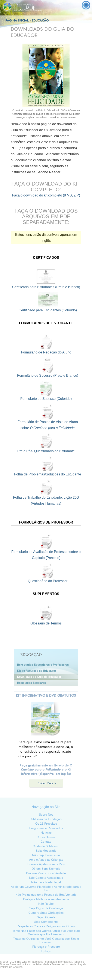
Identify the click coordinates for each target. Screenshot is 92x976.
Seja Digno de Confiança (46, 908)
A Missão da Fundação (46, 819)
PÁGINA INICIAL (17, 20)
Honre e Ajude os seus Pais (46, 864)
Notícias (46, 832)
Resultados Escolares (31, 682)
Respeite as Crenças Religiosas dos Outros (46, 926)
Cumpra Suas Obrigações (46, 912)
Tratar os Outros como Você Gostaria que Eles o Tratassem (46, 940)
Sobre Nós (46, 814)
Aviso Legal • (78, 964)
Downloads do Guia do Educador (39, 676)
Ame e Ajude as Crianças (46, 859)
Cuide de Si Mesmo (46, 846)
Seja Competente (46, 921)
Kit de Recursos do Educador (36, 670)
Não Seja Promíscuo (46, 855)
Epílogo (46, 951)
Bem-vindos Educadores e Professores (43, 664)
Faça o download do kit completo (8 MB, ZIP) (46, 195)
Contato (46, 841)
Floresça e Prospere (46, 946)
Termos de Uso (60, 964)
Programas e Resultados (46, 828)
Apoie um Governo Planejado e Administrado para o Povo (46, 888)
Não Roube (46, 903)
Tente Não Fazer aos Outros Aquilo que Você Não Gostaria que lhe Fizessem (46, 932)
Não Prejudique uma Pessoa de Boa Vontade (46, 894)
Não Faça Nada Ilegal (46, 882)
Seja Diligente (46, 917)
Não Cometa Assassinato (46, 877)
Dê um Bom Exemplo (46, 868)
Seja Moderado (46, 850)
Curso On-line (46, 837)
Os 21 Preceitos (46, 823)
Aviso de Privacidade (37, 964)
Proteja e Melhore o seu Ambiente (46, 899)
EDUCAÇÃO (41, 20)
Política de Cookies (11, 967)
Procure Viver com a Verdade (46, 873)
